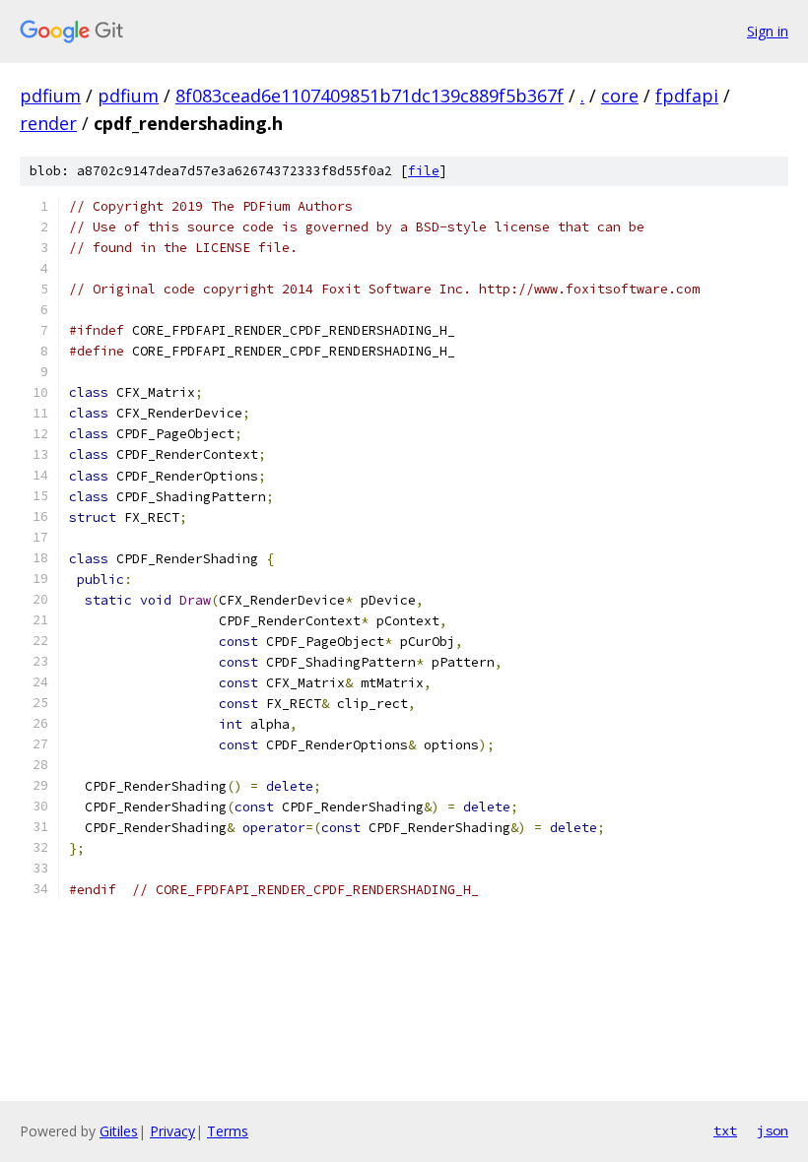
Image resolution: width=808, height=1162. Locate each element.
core (620, 95)
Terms (227, 1131)
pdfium (50, 95)
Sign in (767, 31)
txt (725, 1130)
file (423, 170)
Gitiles (119, 1131)
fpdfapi (686, 95)
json (772, 1130)
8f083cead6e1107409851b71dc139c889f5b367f (369, 95)
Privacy (172, 1131)
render (48, 123)
